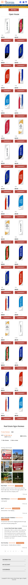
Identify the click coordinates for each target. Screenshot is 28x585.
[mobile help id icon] (20, 2)
